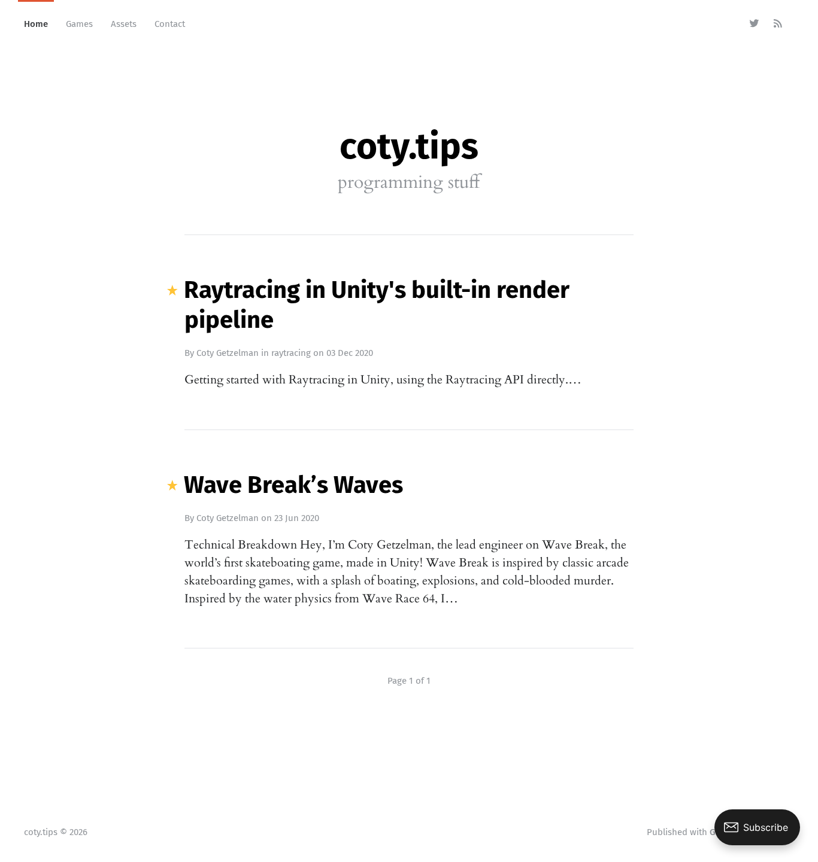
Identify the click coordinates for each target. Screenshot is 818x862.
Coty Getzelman (227, 353)
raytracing (291, 353)
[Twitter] (754, 24)
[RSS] (778, 24)
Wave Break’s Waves (293, 485)
